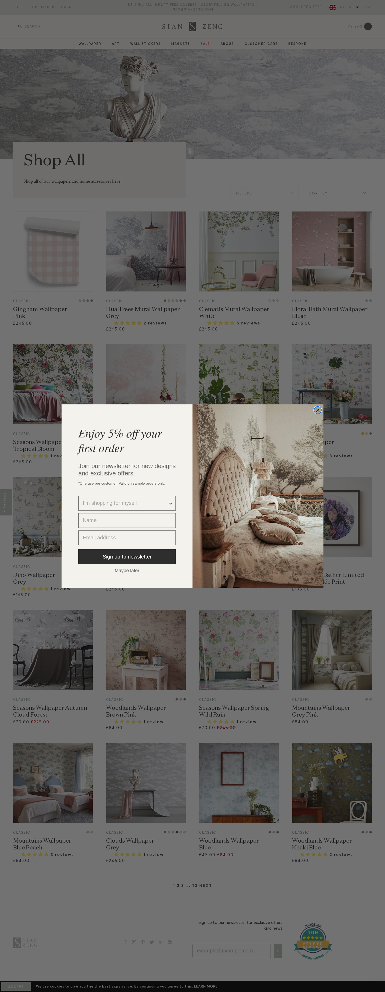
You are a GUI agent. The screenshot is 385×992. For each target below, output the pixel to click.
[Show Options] (170, 503)
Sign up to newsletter (127, 557)
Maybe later (127, 570)
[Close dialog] (317, 410)
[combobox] (125, 503)
